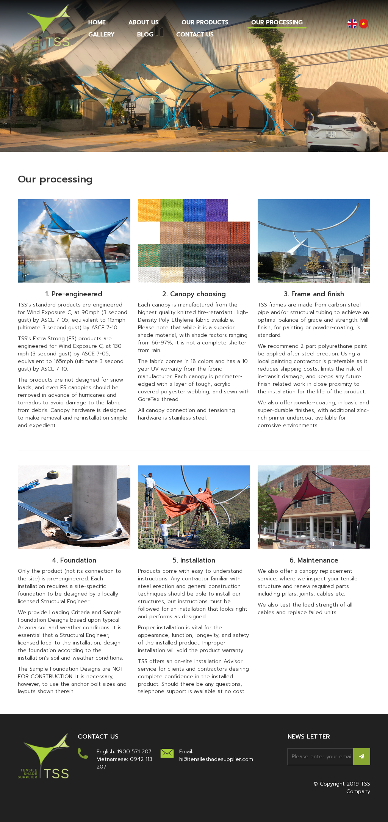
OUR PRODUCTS (204, 22)
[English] (352, 23)
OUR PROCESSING (277, 22)
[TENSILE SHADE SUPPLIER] (46, 25)
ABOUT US (143, 22)
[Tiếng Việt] (363, 23)
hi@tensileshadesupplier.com (216, 759)
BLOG (145, 34)
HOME (97, 22)
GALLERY (101, 34)
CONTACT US (195, 34)
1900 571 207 (134, 752)
